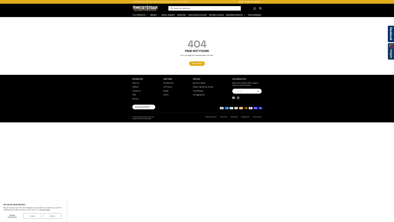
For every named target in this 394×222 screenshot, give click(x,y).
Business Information (211, 117)
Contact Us (136, 91)
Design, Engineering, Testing (203, 87)
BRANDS (153, 15)
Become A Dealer (199, 83)
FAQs (134, 95)
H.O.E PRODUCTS (139, 15)
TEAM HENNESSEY (255, 15)
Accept (32, 216)
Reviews (135, 99)
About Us (135, 83)
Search (166, 95)
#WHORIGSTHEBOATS (234, 15)
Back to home (197, 63)
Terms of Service (257, 117)
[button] (260, 8)
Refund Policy (234, 117)
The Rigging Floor (199, 95)
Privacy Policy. (45, 210)
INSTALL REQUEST (168, 15)
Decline (52, 216)
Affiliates (135, 87)
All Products (167, 87)
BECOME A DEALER (216, 15)
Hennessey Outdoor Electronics (145, 117)
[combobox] (204, 8)
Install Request (198, 91)
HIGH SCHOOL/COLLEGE (197, 15)
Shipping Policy (245, 117)
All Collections (168, 83)
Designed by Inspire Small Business (141, 118)
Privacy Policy (223, 117)
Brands (165, 91)
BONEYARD (181, 15)
